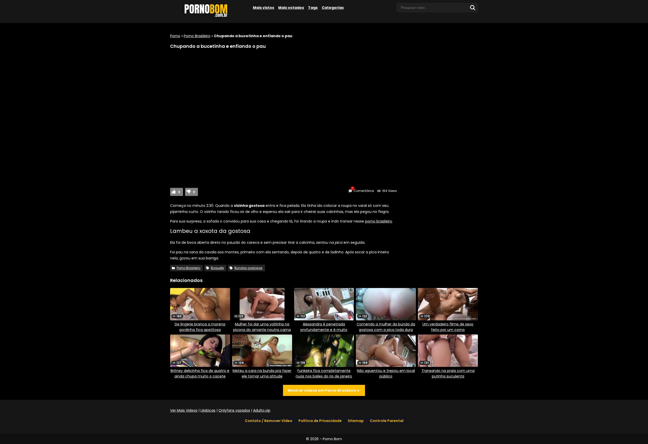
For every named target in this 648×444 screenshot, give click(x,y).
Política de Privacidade (320, 420)
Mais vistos (263, 7)
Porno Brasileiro (197, 35)
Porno (175, 35)
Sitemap (356, 420)
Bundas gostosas (248, 268)
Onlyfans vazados (234, 410)
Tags (313, 7)
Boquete (217, 268)
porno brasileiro (378, 221)
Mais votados (291, 7)
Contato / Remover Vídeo (268, 420)
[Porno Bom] (208, 16)
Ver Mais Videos (183, 410)
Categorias (333, 7)
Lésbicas (207, 410)
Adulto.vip (261, 410)
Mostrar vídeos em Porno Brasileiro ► (324, 390)
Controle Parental (386, 420)
